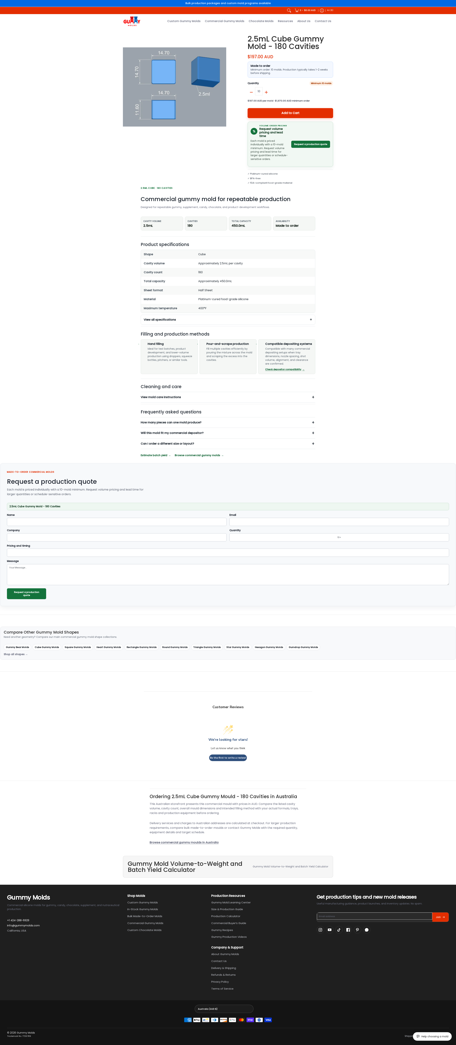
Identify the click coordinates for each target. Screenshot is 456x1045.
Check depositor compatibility (283, 369)
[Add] (266, 92)
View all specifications (160, 320)
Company (13, 530)
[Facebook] (348, 930)
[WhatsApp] (366, 930)
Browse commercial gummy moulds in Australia (184, 842)
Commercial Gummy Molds (145, 923)
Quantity (253, 83)
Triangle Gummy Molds (207, 647)
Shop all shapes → (16, 654)
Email (232, 515)
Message (13, 561)
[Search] (289, 10)
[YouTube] (329, 930)
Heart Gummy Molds (109, 647)
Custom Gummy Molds (142, 902)
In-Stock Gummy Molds (142, 909)
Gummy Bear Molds (17, 647)
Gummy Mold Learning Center (231, 902)
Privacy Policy (220, 982)
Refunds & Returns (223, 975)
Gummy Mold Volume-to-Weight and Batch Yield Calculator (290, 866)
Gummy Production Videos (229, 937)
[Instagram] (320, 930)
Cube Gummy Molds (47, 647)
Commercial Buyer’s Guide (228, 923)
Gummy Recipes (222, 930)
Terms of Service (222, 988)
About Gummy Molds (225, 954)
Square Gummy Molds (78, 647)
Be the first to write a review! (228, 757)
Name (11, 515)
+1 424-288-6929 (18, 920)
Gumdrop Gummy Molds (303, 647)
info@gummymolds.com (23, 925)
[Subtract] (251, 92)
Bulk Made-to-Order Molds (144, 916)
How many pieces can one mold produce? (171, 422)
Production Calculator (225, 916)
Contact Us (219, 961)
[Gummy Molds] (132, 21)
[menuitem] (305, 10)
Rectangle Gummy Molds (142, 647)
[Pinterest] (357, 930)
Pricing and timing (18, 546)
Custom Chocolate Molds (144, 930)
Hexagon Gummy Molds (269, 647)
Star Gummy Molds (237, 647)
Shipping (410, 1036)
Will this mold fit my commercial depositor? (172, 433)
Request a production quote (310, 144)
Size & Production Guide (227, 909)
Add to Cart (290, 113)
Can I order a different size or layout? (167, 444)
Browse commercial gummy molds (197, 455)
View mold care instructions (161, 397)
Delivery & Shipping (223, 968)
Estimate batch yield (154, 455)
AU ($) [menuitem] (330, 10)
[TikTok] (339, 930)
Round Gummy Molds (175, 647)
